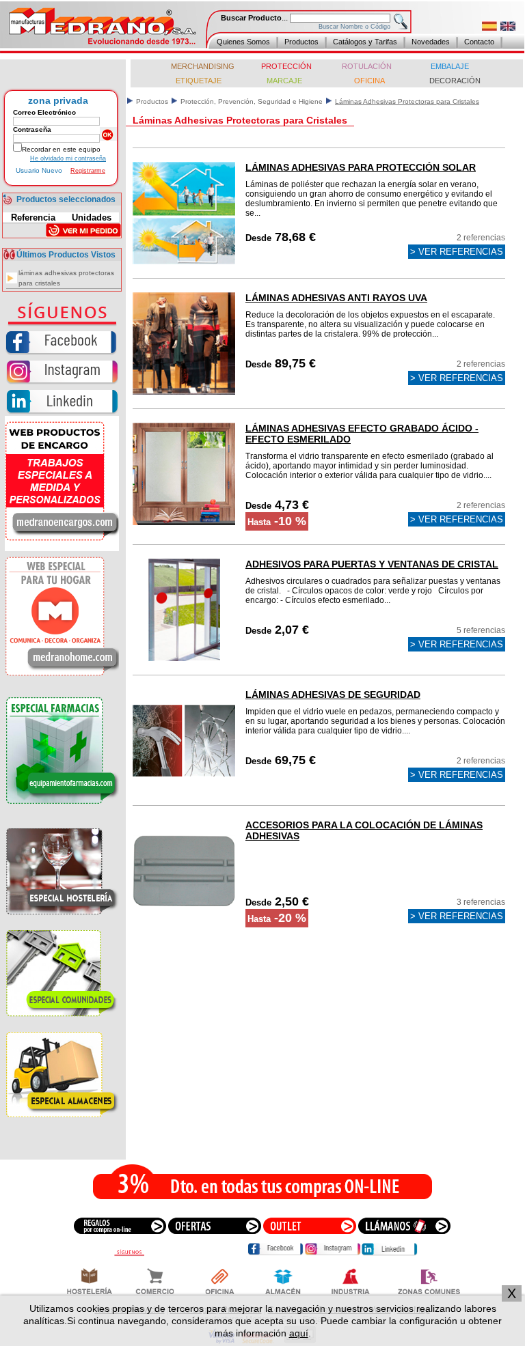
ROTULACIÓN (368, 66)
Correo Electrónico (44, 112)
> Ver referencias (456, 252)
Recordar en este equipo (61, 149)
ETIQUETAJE (198, 80)
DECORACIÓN (455, 80)
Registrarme (87, 170)
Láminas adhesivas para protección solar (360, 167)
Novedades (431, 42)
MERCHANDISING (202, 66)
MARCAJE (284, 80)
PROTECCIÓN (285, 66)
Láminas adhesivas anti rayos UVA (336, 297)
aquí (298, 1333)
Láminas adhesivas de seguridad (332, 694)
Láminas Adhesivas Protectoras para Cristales (66, 278)
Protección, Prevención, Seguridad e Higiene (251, 101)
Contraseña (32, 129)
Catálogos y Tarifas (365, 42)
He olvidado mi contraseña (68, 158)
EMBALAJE (451, 66)
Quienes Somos (243, 42)
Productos (301, 42)
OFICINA (369, 80)
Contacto (479, 42)
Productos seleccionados (66, 199)
